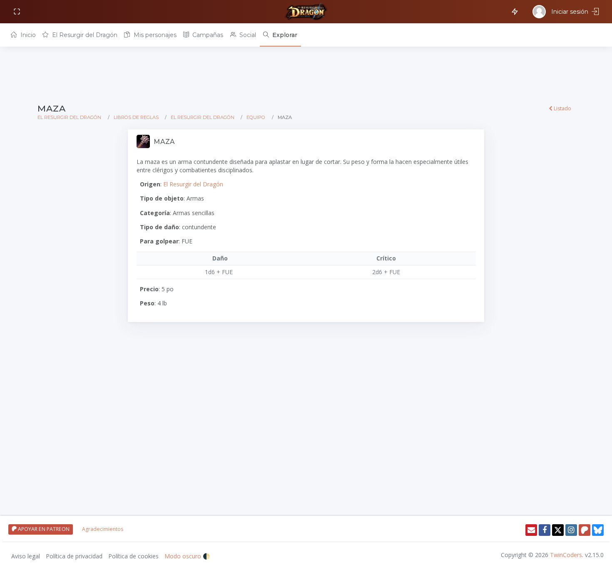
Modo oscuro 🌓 (187, 556)
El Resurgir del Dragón (83, 35)
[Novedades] (513, 11)
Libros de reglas (136, 117)
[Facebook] (544, 530)
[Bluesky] (598, 530)
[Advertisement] (287, 75)
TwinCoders (566, 555)
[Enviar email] (531, 530)
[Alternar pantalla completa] (17, 11)
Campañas (207, 35)
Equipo (255, 117)
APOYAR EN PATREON (43, 529)
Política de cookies (133, 556)
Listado (561, 108)
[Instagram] (571, 530)
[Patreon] (584, 530)
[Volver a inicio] (306, 11)
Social (247, 35)
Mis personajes (154, 35)
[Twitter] (558, 530)
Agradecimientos (102, 529)
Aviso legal (25, 556)
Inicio (27, 35)
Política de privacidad (74, 556)
